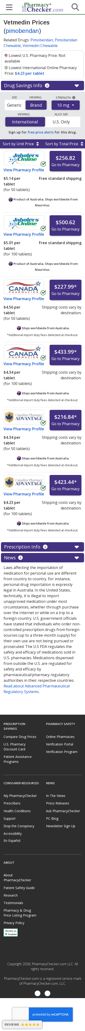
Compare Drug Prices (20, 736)
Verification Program (61, 751)
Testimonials (13, 903)
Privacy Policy (14, 923)
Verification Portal (59, 744)
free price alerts (41, 132)
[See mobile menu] (7, 7)
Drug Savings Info (23, 85)
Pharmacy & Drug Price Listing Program (20, 912)
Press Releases (57, 803)
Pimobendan (41, 40)
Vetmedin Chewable (40, 45)
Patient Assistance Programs (18, 759)
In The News (55, 795)
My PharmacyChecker (20, 795)
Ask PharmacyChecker (63, 811)
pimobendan (22, 30)
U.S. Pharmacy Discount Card (15, 746)
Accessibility (13, 833)
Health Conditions (17, 811)
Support (10, 818)
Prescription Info (23, 547)
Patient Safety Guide (19, 888)
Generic (14, 105)
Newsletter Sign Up (60, 826)
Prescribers (12, 803)
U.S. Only (61, 122)
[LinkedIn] (47, 993)
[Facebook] (37, 993)
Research (11, 895)
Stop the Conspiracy (19, 826)
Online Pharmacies (60, 736)
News (10, 557)
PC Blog (52, 818)
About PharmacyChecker (17, 877)
